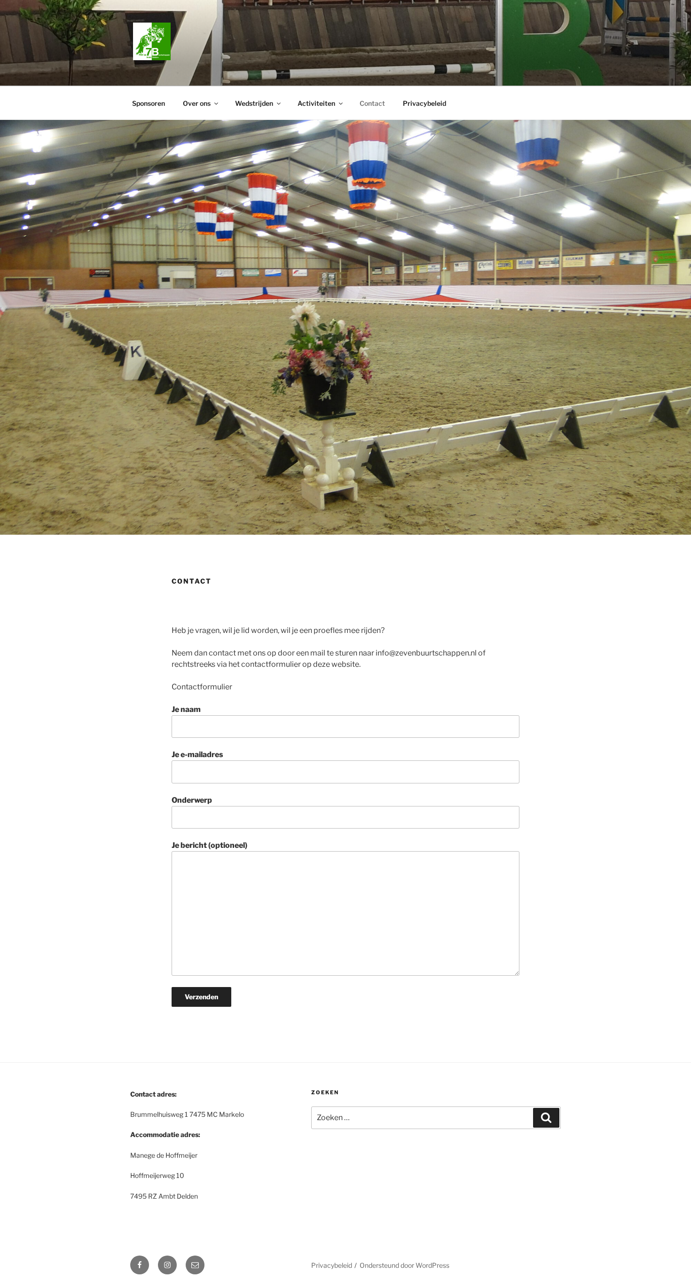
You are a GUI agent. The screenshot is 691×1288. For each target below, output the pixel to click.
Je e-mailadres (197, 754)
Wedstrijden (254, 103)
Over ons (197, 103)
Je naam (186, 709)
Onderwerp (192, 800)
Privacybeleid (424, 103)
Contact (372, 103)
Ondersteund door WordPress (404, 1265)
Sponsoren (148, 103)
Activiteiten (316, 103)
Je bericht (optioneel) (209, 845)
